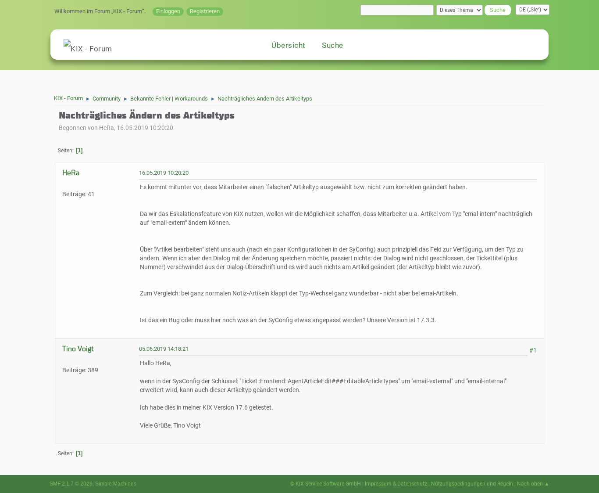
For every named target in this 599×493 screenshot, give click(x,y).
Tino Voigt (78, 348)
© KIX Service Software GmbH (325, 484)
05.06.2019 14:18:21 (164, 348)
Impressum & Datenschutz (396, 484)
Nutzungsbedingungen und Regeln (472, 484)
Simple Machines (115, 484)
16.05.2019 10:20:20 (164, 172)
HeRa (70, 172)
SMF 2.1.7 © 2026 (71, 484)
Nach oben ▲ (533, 484)
